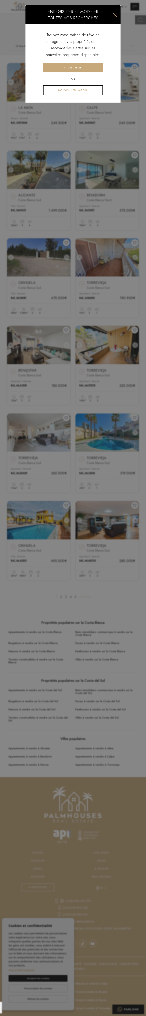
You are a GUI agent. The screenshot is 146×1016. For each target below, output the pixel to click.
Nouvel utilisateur (73, 90)
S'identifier (73, 67)
